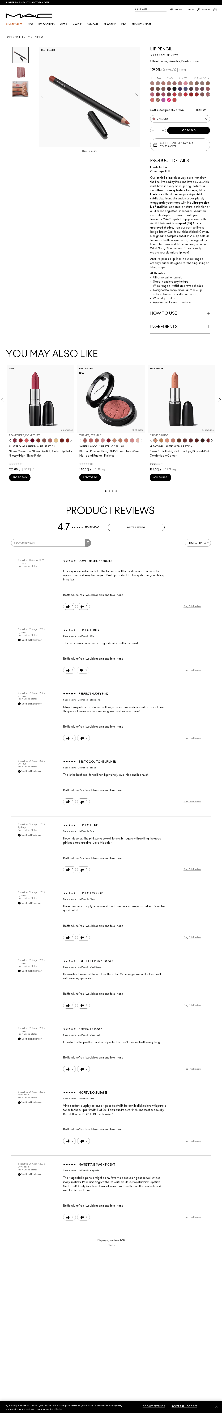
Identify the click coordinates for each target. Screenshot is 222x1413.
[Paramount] (196, 440)
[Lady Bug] (20, 440)
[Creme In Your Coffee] (185, 440)
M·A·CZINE (110, 24)
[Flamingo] (152, 100)
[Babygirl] (138, 440)
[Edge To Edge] (185, 83)
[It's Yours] (32, 440)
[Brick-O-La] (158, 94)
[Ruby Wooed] (108, 440)
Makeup (19, 37)
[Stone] (202, 83)
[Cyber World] (185, 89)
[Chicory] (208, 94)
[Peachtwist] (126, 440)
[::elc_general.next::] (70, 440)
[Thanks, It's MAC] (50, 440)
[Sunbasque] (114, 440)
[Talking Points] (169, 100)
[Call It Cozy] (161, 440)
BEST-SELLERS (47, 24)
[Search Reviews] (88, 543)
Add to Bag (188, 130)
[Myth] (167, 440)
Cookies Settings (154, 1406)
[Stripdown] (158, 83)
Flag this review (192, 606)
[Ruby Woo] (185, 94)
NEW (30, 24)
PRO (123, 24)
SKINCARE (92, 24)
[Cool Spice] (208, 83)
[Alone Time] (44, 440)
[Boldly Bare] (163, 83)
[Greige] (158, 89)
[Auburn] (180, 94)
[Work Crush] (68, 440)
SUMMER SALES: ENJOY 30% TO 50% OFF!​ (27, 3)
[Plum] (197, 89)
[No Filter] (97, 440)
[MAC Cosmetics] (29, 16)
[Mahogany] (202, 94)
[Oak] (191, 83)
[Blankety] (173, 440)
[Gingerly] (120, 440)
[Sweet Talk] (208, 89)
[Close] (216, 1406)
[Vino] (202, 89)
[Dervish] (180, 83)
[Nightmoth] (191, 89)
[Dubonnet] (208, 440)
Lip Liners (38, 37)
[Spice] (169, 83)
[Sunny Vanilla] (56, 440)
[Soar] (152, 94)
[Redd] (174, 100)
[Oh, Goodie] (26, 440)
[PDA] (62, 440)
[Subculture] (152, 83)
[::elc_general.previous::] (11, 440)
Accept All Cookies (184, 1406)
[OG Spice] (158, 100)
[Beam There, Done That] (14, 440)
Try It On (201, 110)
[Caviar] (174, 89)
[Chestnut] (163, 89)
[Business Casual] (38, 440)
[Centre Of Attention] (197, 94)
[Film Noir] (202, 440)
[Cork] (197, 83)
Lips (28, 37)
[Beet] (163, 94)
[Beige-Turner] (152, 89)
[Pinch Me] (91, 440)
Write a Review (136, 528)
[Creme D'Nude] (155, 440)
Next (111, 1245)
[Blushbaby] (102, 440)
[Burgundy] (169, 94)
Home (9, 37)
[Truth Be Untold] (179, 440)
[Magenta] (163, 100)
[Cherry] (174, 94)
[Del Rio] (191, 440)
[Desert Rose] (132, 440)
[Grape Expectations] (180, 89)
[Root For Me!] (169, 89)
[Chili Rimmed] (191, 94)
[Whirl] (174, 83)
